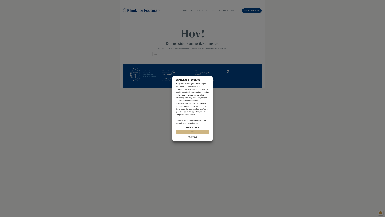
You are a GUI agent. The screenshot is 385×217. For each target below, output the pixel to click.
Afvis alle (192, 137)
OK (192, 132)
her (197, 123)
